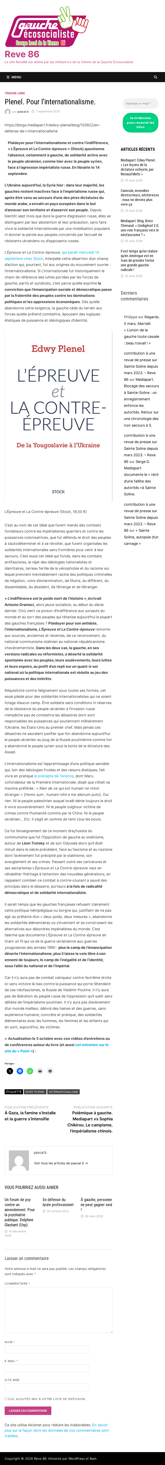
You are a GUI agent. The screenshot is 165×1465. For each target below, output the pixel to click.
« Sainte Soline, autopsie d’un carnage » (141, 537)
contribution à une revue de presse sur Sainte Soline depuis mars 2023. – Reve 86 (141, 366)
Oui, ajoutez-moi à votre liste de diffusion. (46, 1399)
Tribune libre (15, 93)
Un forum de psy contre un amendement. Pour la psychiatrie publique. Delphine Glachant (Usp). (20, 1212)
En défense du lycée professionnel (58, 1202)
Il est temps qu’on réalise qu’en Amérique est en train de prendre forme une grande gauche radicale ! (139, 260)
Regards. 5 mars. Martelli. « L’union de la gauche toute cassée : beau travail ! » (142, 330)
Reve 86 (22, 54)
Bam (93, 1459)
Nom (10, 1342)
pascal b (23, 111)
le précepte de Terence (53, 776)
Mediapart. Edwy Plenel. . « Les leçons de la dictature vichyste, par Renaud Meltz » (139, 167)
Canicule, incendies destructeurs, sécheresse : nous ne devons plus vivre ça (140, 197)
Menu (16, 77)
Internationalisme (63, 1092)
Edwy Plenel (35, 1092)
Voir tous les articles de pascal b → (61, 1163)
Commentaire (17, 1283)
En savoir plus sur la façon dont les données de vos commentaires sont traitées (57, 1430)
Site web (12, 1380)
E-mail (11, 1361)
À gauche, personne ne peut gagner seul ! (96, 1204)
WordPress (76, 1459)
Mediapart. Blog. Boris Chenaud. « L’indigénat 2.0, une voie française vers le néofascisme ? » (140, 228)
